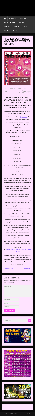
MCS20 (7, 91)
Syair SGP (7, 26)
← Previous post (8, 268)
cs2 (6, 88)
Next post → (27, 268)
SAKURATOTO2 (21, 249)
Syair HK (16, 26)
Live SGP (6, 30)
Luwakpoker (7, 407)
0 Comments (22, 88)
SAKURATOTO (10, 249)
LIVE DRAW (12, 18)
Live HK (15, 30)
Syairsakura (23, 117)
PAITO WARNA (24, 18)
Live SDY (25, 26)
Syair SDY (22, 22)
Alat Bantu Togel (10, 22)
